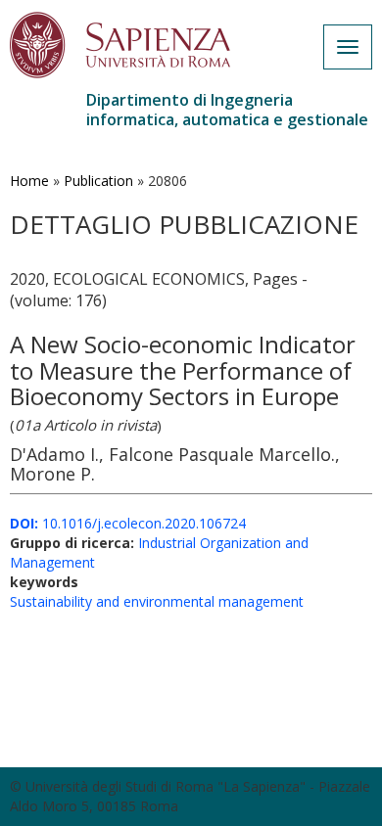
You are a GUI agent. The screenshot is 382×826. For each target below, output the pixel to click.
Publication (98, 180)
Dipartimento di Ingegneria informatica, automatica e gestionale (227, 109)
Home (29, 180)
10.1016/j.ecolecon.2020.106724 (128, 523)
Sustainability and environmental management (157, 601)
